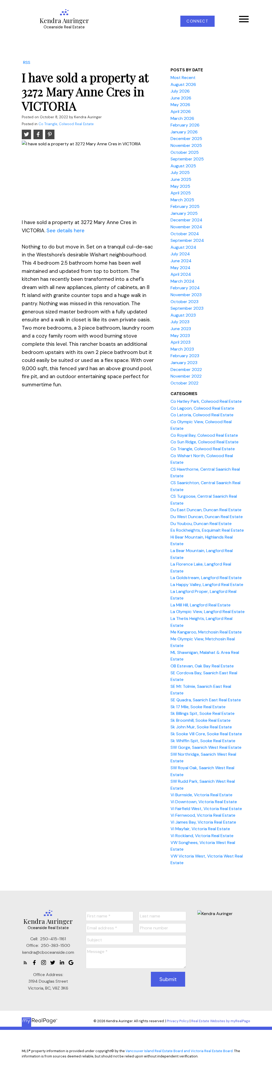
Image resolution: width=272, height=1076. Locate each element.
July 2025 (180, 172)
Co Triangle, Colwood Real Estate (66, 124)
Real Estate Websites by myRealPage (220, 1021)
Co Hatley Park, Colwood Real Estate (206, 401)
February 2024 (185, 288)
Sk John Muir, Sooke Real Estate (201, 727)
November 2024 (186, 227)
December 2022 (186, 369)
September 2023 (187, 308)
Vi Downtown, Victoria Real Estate (204, 801)
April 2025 (181, 193)
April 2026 (181, 111)
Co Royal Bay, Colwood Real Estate (204, 435)
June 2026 (181, 98)
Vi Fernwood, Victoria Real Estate (203, 815)
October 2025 (185, 152)
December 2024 (186, 220)
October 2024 (185, 234)
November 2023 (186, 295)
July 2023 (180, 322)
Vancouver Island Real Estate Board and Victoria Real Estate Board (179, 1051)
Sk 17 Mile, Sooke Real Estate (198, 707)
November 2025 (186, 145)
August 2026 (183, 84)
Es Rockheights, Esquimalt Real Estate (207, 530)
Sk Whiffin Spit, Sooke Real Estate (203, 740)
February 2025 (185, 206)
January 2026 (184, 132)
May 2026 (180, 104)
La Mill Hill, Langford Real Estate (201, 605)
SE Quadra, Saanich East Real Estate (206, 700)
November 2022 (186, 376)
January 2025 (184, 213)
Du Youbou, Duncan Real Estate (201, 523)
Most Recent (183, 77)
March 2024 (182, 281)
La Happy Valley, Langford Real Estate (207, 584)
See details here (65, 230)
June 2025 (181, 179)
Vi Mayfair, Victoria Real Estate (200, 829)
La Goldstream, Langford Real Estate (206, 577)
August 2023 (183, 315)
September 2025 (187, 159)
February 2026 (185, 125)
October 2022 (184, 383)
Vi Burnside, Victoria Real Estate (201, 795)
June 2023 (181, 328)
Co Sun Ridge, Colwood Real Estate (205, 442)
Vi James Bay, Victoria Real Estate (203, 822)
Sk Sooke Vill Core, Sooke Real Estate (206, 734)
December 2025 (186, 138)
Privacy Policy (178, 1021)
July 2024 (180, 254)
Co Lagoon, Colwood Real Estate (202, 408)
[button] (197, 21)
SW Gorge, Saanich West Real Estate (206, 747)
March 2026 (182, 118)
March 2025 (182, 200)
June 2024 (181, 261)
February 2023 (185, 355)
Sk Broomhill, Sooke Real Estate (201, 720)
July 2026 (180, 91)
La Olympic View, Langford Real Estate (208, 611)
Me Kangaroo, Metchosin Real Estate (206, 632)
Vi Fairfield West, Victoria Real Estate (206, 808)
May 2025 (180, 186)
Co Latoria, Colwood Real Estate (202, 415)
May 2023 (180, 335)
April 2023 (180, 342)
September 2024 (187, 240)
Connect (197, 21)
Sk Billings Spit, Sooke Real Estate (203, 713)
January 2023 (184, 362)
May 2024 (180, 267)
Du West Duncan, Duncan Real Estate (207, 516)
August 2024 (183, 247)
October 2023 (184, 301)
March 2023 (182, 349)
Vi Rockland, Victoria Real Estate (202, 835)
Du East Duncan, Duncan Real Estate (206, 510)
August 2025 (183, 166)
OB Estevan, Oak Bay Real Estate (202, 666)
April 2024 (181, 274)
